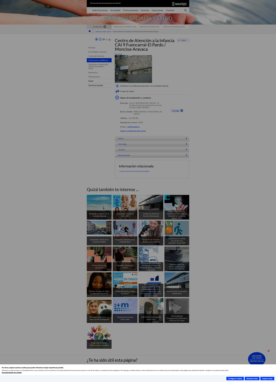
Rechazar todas (252, 378)
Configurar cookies (235, 378)
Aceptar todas (267, 378)
